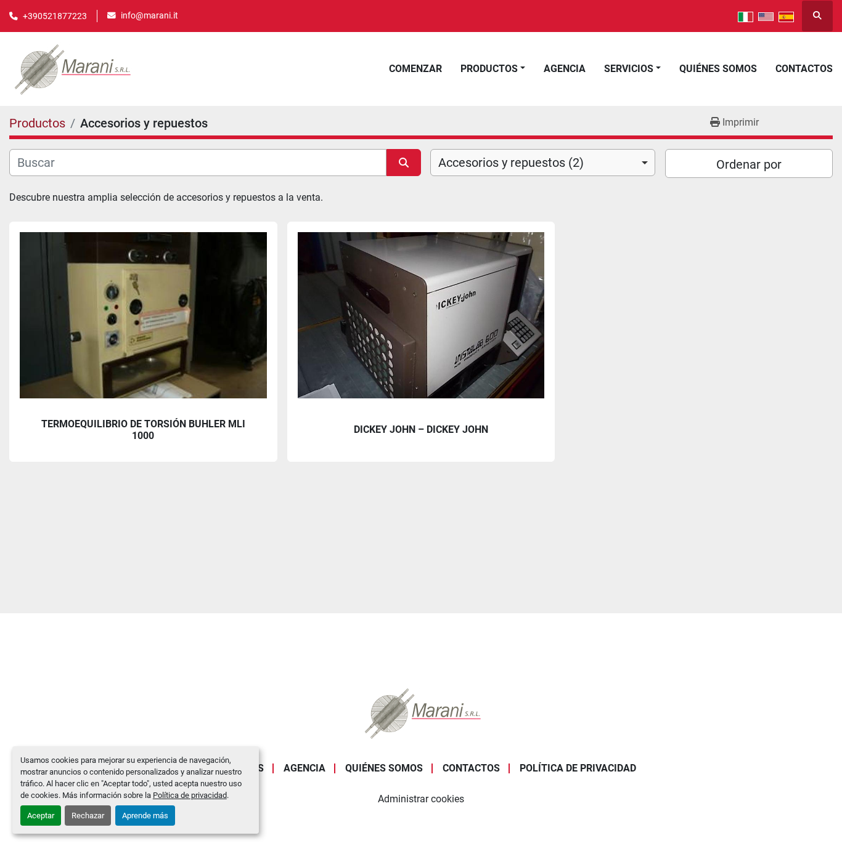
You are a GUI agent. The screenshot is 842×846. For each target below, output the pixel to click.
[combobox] (542, 162)
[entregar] (403, 162)
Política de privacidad (190, 795)
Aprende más (145, 815)
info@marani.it (149, 15)
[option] (542, 162)
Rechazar (88, 815)
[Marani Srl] (421, 712)
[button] (492, 69)
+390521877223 (55, 16)
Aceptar (40, 815)
